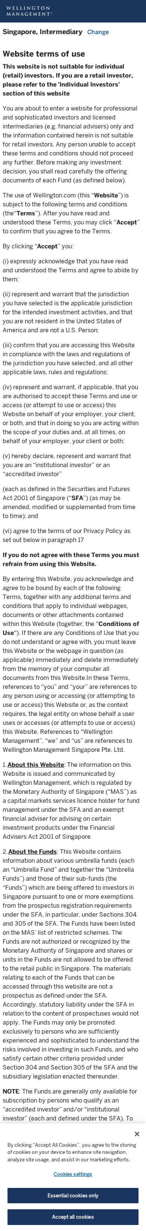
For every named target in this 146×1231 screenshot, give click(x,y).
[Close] (137, 1134)
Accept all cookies (73, 1217)
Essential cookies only (73, 1195)
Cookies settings (73, 1174)
